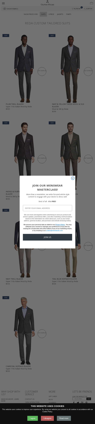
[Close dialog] (72, 178)
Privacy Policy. (60, 225)
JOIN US (47, 237)
